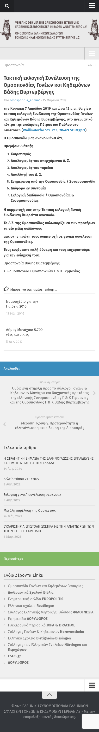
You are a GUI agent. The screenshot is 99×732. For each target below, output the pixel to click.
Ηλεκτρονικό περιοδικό (41, 625)
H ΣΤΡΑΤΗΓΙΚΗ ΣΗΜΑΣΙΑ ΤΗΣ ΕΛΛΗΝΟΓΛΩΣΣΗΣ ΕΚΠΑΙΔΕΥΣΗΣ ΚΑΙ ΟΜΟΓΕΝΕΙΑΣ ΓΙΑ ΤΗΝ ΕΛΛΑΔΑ (48, 461)
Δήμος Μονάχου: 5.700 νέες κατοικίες (24, 332)
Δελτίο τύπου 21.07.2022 (21, 479)
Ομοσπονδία (14, 65)
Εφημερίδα (28, 619)
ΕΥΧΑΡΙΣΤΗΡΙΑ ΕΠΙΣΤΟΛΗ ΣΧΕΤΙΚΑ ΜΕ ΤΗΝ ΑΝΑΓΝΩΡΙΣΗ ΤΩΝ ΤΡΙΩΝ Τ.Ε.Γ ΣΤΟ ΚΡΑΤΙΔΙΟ (49, 529)
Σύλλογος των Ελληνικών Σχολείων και (47, 647)
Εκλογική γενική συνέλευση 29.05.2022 (32, 494)
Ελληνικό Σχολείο (39, 638)
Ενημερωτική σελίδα (35, 599)
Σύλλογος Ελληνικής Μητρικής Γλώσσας (50, 612)
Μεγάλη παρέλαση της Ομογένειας (30, 510)
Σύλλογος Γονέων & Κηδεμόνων (46, 632)
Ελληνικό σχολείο (31, 606)
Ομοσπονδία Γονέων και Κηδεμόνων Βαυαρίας (45, 586)
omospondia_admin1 (25, 100)
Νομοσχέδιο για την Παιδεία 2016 (22, 304)
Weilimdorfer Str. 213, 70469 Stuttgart (54, 130)
